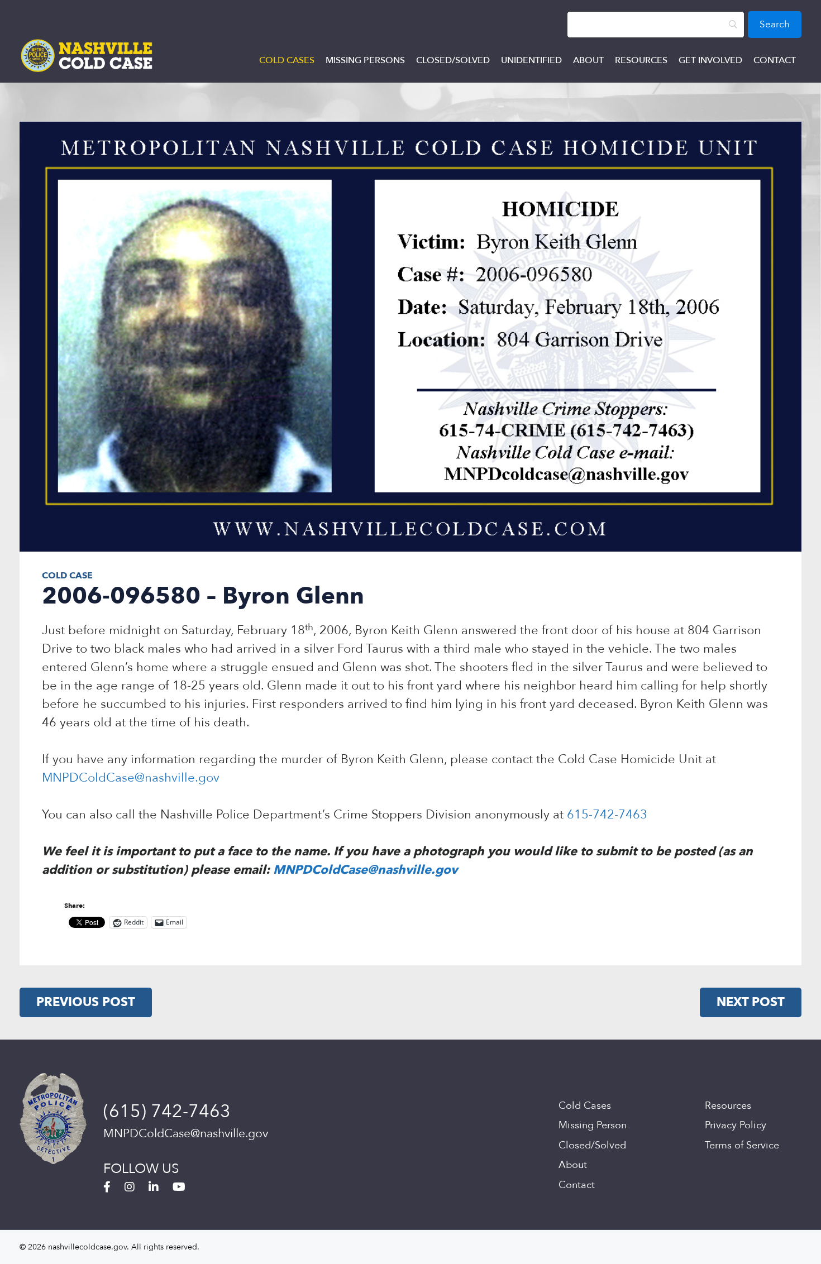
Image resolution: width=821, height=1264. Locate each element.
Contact (774, 60)
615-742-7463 (607, 814)
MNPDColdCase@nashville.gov (130, 777)
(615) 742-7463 (167, 1111)
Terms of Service (742, 1145)
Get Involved (710, 60)
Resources (641, 60)
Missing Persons (365, 60)
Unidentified (531, 60)
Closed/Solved (453, 60)
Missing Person (593, 1125)
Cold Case (67, 575)
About (588, 60)
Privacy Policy (735, 1125)
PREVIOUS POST (85, 1002)
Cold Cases (286, 60)
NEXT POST (751, 1002)
